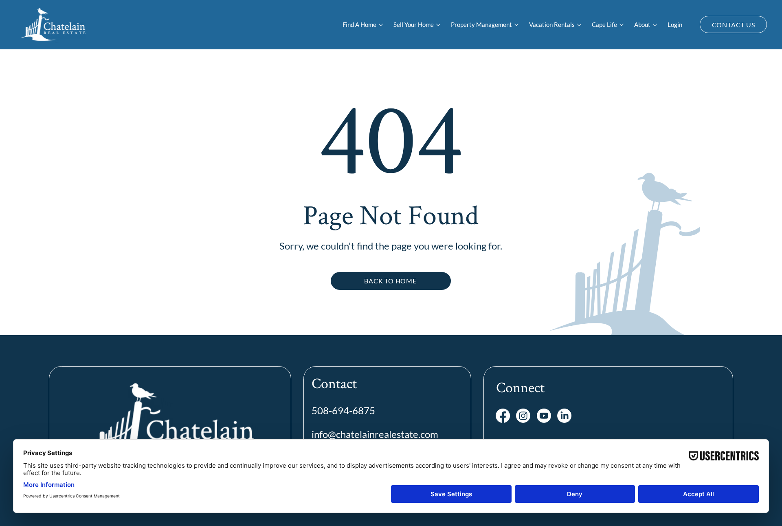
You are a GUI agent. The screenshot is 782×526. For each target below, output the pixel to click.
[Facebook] (503, 416)
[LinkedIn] (564, 416)
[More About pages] (655, 25)
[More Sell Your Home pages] (438, 25)
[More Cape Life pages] (621, 25)
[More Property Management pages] (516, 25)
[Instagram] (523, 416)
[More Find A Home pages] (381, 25)
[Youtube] (544, 416)
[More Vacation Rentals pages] (579, 25)
